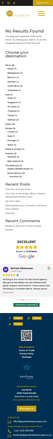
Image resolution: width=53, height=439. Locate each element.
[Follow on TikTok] (14, 3)
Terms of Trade (26, 350)
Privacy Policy (26, 353)
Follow (18, 318)
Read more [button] (8, 292)
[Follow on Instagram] (8, 3)
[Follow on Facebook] (3, 3)
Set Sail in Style (12, 201)
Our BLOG (26, 389)
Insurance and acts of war (18, 189)
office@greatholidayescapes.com (30, 421)
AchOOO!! (9, 213)
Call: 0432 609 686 (23, 430)
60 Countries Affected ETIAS (26, 399)
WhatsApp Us (26, 408)
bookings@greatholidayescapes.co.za (32, 435)
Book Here (43, 3)
